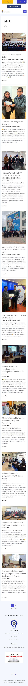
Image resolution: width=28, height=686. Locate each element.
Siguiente (14, 608)
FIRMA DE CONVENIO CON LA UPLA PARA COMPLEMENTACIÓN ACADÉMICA (12, 177)
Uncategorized (15, 59)
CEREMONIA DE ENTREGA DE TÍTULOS (14, 316)
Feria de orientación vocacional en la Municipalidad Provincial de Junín (13, 370)
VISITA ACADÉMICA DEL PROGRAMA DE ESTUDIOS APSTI (14, 249)
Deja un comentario (6, 59)
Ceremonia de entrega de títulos (11, 55)
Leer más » (4, 80)
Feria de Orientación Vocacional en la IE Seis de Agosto (12, 476)
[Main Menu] (25, 11)
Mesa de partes (7, 2)
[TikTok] (15, 674)
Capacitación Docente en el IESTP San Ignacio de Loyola (13, 523)
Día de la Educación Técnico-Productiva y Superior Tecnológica (13, 420)
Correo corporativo (14, 6)
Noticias (14, 126)
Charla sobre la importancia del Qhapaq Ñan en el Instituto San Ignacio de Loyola (14, 573)
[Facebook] (12, 674)
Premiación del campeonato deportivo (13, 122)
